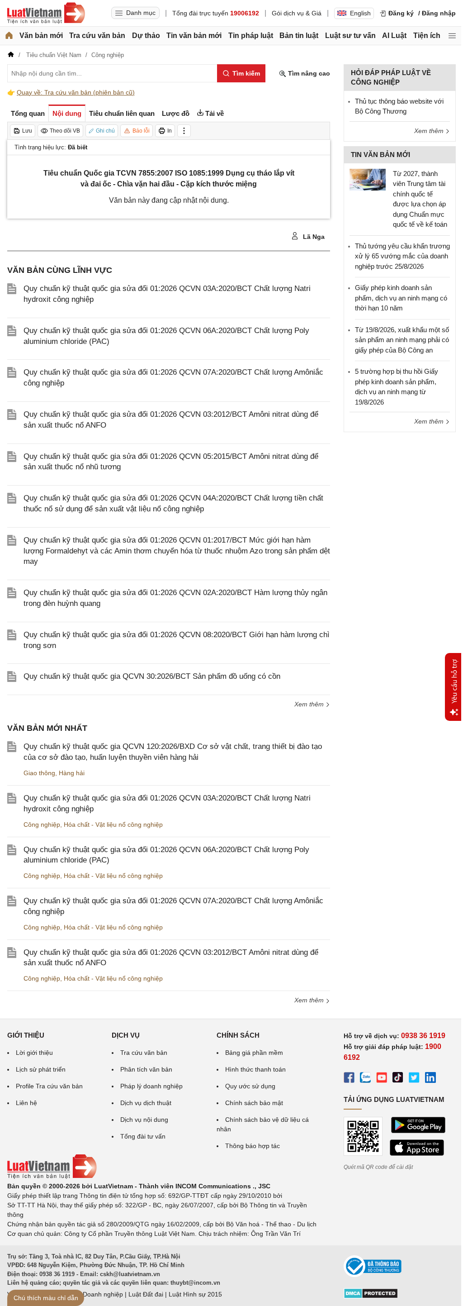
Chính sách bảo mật (254, 1102)
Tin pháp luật (250, 35)
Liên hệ (26, 1102)
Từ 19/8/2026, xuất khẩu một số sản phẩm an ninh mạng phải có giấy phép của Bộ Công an (402, 340)
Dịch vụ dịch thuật (145, 1102)
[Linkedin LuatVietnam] (430, 1079)
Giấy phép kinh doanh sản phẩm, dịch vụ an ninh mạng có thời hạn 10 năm (401, 298)
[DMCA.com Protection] (371, 1296)
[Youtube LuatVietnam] (381, 1079)
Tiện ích (426, 35)
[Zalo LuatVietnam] (365, 1079)
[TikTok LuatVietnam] (397, 1079)
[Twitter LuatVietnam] (414, 1079)
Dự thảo (146, 35)
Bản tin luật (298, 35)
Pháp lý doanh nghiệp (151, 1086)
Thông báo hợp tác (252, 1145)
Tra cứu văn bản (97, 35)
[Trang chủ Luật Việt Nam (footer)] (52, 1176)
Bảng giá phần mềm (254, 1052)
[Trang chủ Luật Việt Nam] (46, 13)
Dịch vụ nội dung (144, 1119)
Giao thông (39, 773)
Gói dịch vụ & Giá (296, 13)
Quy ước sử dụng (250, 1086)
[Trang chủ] (9, 36)
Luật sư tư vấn (350, 35)
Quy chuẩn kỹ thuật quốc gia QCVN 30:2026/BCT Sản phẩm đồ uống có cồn (152, 676)
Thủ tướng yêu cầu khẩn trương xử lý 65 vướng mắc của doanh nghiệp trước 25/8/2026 (402, 256)
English (360, 13)
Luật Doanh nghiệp (95, 1294)
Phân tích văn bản (146, 1069)
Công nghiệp (42, 824)
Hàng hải (72, 773)
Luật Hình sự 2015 (195, 1294)
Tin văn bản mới (194, 35)
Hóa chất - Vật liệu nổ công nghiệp (113, 824)
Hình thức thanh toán (255, 1069)
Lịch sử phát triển (41, 1069)
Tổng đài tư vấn (142, 1136)
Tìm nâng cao (308, 73)
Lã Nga (313, 236)
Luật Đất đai (145, 1294)
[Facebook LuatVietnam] (349, 1079)
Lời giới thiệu (34, 1052)
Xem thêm (310, 704)
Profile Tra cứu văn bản (49, 1086)
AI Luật (394, 35)
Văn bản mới (41, 35)
